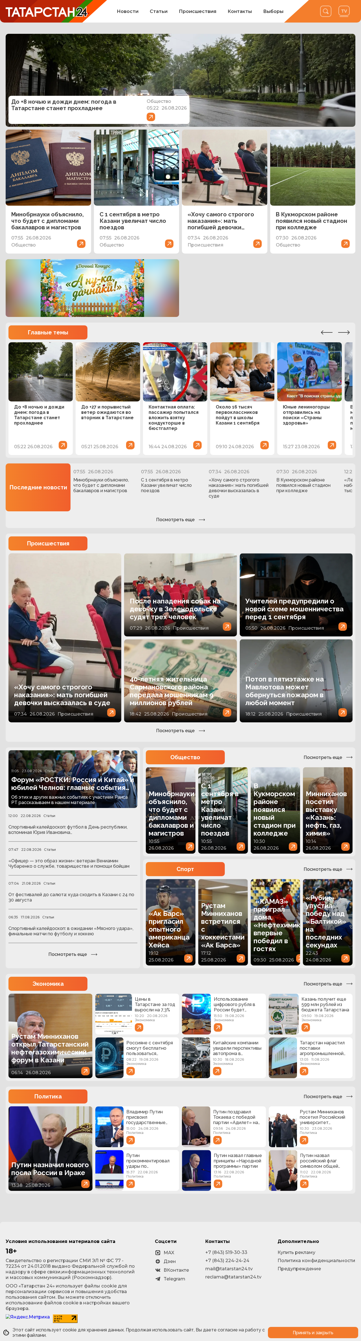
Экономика (48, 983)
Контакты (240, 11)
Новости (127, 11)
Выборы (273, 11)
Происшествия (197, 11)
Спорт (185, 869)
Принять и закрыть (313, 1332)
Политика (48, 1096)
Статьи (159, 11)
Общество (185, 757)
